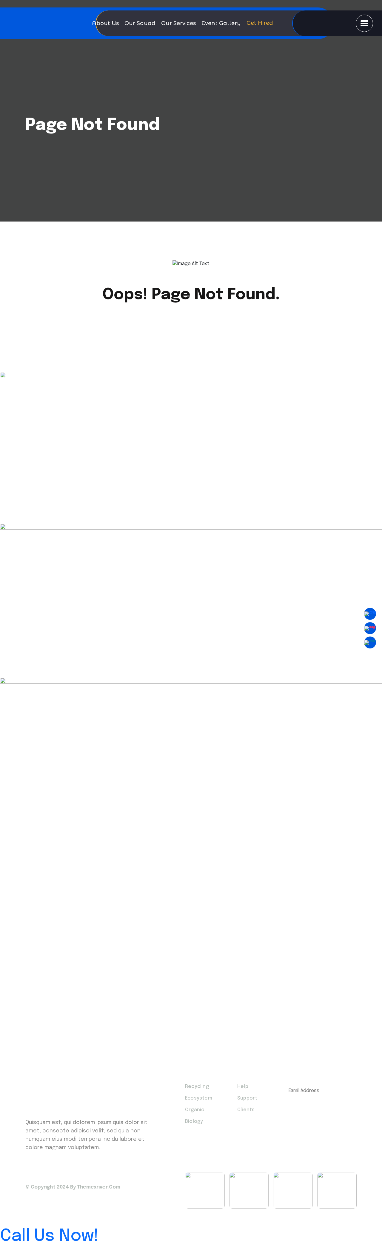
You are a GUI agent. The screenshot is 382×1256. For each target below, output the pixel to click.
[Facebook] (370, 614)
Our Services (178, 23)
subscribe (318, 1109)
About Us (105, 23)
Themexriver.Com (98, 1187)
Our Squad (139, 23)
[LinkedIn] (370, 642)
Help (242, 1086)
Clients (246, 1109)
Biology (194, 1121)
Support (247, 1098)
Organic (194, 1109)
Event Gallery (221, 23)
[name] (364, 23)
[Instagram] (370, 628)
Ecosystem (198, 1098)
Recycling (197, 1086)
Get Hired (260, 21)
